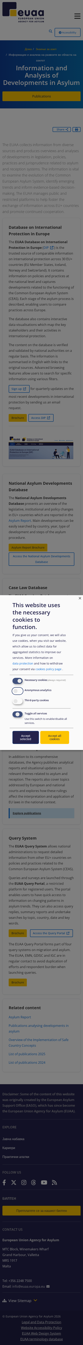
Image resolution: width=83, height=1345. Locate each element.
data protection (22, 663)
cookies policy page (48, 669)
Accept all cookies (54, 737)
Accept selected (25, 737)
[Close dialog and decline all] (80, 597)
